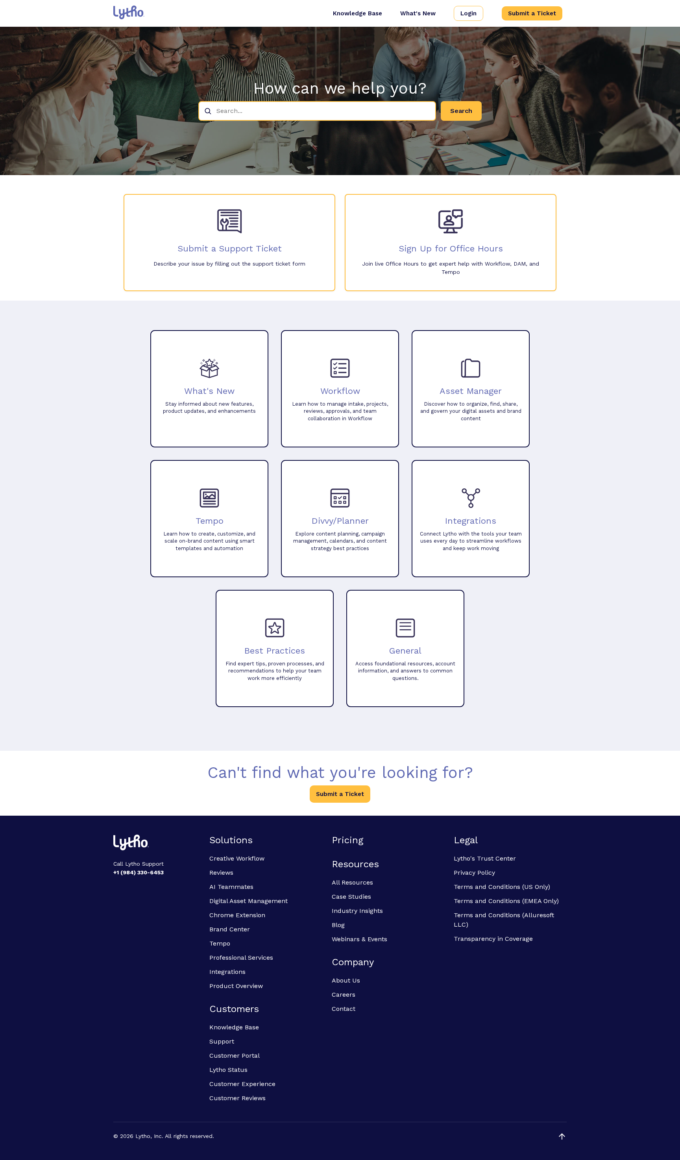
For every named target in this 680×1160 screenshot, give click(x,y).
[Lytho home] (156, 844)
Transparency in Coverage (493, 938)
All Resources (352, 882)
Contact (343, 1008)
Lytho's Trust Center (485, 858)
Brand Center (229, 929)
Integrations (227, 971)
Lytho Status (228, 1069)
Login (468, 13)
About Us (346, 980)
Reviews (221, 872)
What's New (418, 13)
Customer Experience (242, 1084)
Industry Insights (357, 910)
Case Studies (351, 896)
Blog (338, 925)
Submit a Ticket (532, 13)
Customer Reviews (237, 1098)
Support (221, 1041)
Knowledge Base (357, 13)
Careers (343, 994)
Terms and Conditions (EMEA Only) (506, 901)
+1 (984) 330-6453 (138, 872)
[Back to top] (562, 1136)
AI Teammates (231, 886)
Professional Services (241, 957)
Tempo (219, 943)
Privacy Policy (474, 872)
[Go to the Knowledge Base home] (128, 12)
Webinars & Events (359, 939)
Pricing (347, 840)
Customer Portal (234, 1055)
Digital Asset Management (248, 901)
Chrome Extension (237, 915)
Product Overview (236, 986)
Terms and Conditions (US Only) (502, 886)
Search (461, 111)
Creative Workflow (236, 858)
